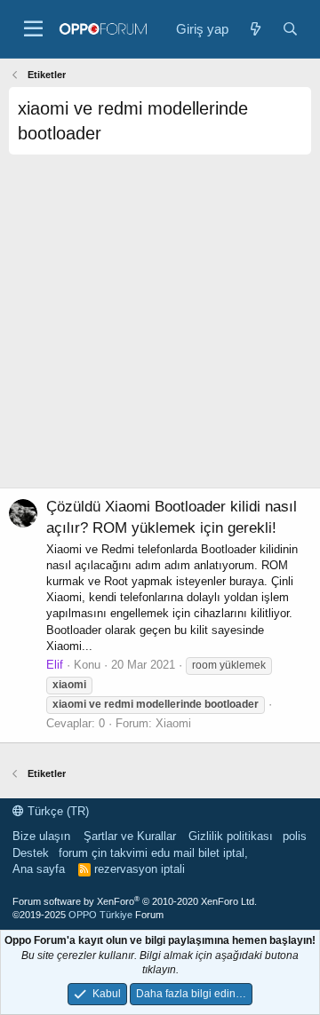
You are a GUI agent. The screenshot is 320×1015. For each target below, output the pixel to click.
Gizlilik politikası (230, 836)
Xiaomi (173, 723)
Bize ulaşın (41, 836)
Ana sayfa (38, 869)
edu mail (173, 853)
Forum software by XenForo (134, 901)
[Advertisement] (160, 328)
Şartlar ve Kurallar (130, 836)
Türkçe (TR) (56, 811)
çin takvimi (120, 853)
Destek (30, 853)
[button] (33, 29)
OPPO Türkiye (100, 914)
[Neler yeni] (254, 29)
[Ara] (290, 29)
